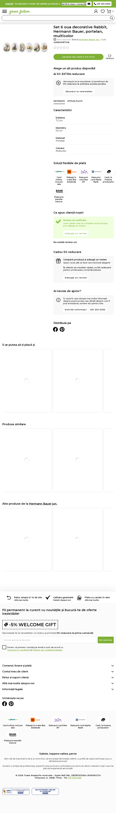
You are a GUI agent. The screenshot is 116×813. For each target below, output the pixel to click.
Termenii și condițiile (18, 650)
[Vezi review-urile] (83, 47)
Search (111, 18)
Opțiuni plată (74, 101)
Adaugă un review (76, 233)
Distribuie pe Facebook (55, 329)
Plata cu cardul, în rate (97, 597)
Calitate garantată (63, 597)
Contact (89, 4)
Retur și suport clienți (15, 677)
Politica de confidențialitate (47, 650)
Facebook (4, 703)
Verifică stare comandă (74, 4)
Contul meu (96, 11)
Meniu (4, 11)
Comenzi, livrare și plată (17, 665)
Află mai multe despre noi (18, 683)
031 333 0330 (103, 4)
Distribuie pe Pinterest (62, 329)
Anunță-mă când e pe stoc (78, 57)
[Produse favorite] (102, 11)
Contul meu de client (15, 671)
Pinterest (11, 703)
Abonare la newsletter (79, 91)
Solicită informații (76, 309)
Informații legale (12, 689)
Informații (59, 101)
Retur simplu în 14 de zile (28, 597)
